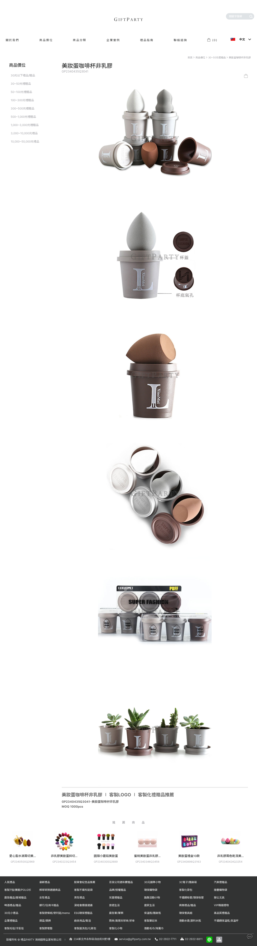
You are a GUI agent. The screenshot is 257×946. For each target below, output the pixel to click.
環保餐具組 (185, 912)
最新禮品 (44, 882)
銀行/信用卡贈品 (49, 905)
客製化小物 (115, 928)
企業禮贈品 (10, 920)
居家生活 (149, 905)
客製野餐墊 (45, 928)
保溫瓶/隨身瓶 (152, 912)
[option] (24, 850)
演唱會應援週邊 (83, 905)
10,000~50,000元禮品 (25, 141)
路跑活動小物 (152, 897)
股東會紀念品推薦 (84, 882)
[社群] (249, 936)
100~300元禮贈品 (22, 100)
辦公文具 (219, 897)
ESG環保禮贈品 (83, 912)
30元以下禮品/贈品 (23, 75)
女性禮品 (44, 897)
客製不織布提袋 (83, 889)
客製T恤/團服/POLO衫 (17, 889)
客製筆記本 (150, 920)
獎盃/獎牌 (45, 920)
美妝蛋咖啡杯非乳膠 (240, 57)
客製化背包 (185, 889)
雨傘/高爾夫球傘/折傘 (122, 920)
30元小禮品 (11, 912)
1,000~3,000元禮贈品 (25, 125)
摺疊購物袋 (220, 889)
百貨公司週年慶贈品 (121, 882)
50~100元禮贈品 (21, 92)
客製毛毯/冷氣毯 (14, 928)
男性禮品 (79, 897)
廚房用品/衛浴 (82, 920)
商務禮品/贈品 (187, 905)
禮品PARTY (27, 939)
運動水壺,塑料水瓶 (190, 920)
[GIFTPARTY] (128, 19)
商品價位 (200, 57)
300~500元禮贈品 (22, 108)
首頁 (190, 57)
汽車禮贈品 (220, 882)
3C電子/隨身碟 (188, 882)
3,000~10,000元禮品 (24, 133)
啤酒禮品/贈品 (12, 905)
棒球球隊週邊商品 (49, 889)
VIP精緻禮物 (221, 905)
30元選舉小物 (152, 882)
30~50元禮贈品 (217, 57)
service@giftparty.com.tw (135, 939)
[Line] (209, 940)
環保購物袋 (150, 889)
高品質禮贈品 (222, 912)
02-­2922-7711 (167, 939)
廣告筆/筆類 (116, 912)
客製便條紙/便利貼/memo (54, 912)
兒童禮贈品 (115, 897)
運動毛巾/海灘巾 (153, 928)
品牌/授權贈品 (117, 889)
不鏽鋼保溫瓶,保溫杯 (226, 920)
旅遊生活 (114, 905)
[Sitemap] (219, 940)
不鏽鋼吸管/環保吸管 (191, 897)
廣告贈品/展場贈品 (15, 897)
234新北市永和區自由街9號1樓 (92, 939)
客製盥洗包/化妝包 (85, 928)
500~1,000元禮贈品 (23, 116)
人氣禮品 (9, 882)
